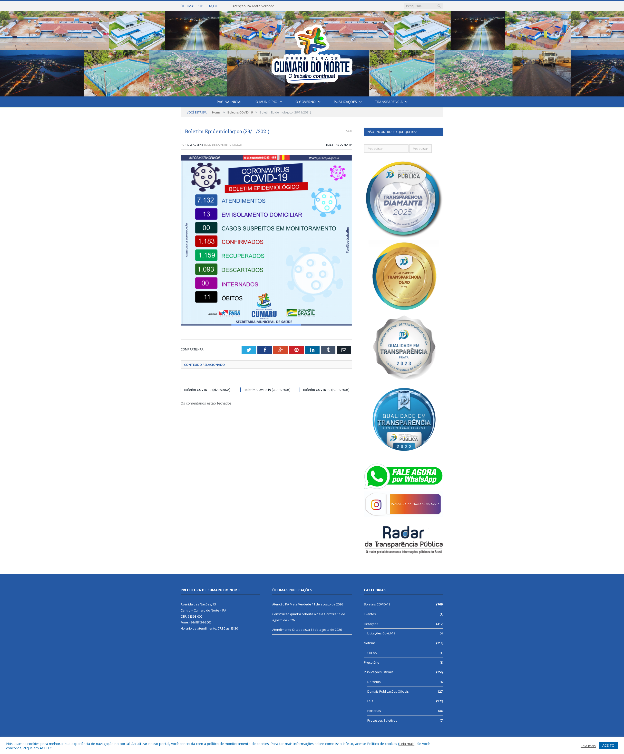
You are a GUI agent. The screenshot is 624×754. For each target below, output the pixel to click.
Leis (370, 701)
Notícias (370, 643)
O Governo (305, 101)
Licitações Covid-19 (381, 633)
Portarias (374, 710)
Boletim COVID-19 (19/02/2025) (326, 389)
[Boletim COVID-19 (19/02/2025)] (326, 381)
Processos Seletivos (382, 720)
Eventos (370, 614)
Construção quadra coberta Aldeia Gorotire (267, 6)
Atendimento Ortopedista (291, 629)
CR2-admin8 (195, 144)
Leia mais (406, 743)
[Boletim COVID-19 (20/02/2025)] (266, 381)
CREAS (372, 652)
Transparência (389, 101)
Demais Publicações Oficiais (388, 691)
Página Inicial (229, 101)
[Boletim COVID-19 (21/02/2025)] (207, 381)
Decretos (374, 681)
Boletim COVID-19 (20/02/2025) (267, 389)
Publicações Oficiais (378, 672)
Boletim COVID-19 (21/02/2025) (207, 389)
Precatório (371, 662)
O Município (266, 101)
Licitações (371, 624)
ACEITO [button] (608, 745)
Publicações (345, 101)
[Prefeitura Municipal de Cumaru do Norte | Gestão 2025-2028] (312, 53)
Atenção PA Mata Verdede (291, 604)
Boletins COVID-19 (339, 144)
